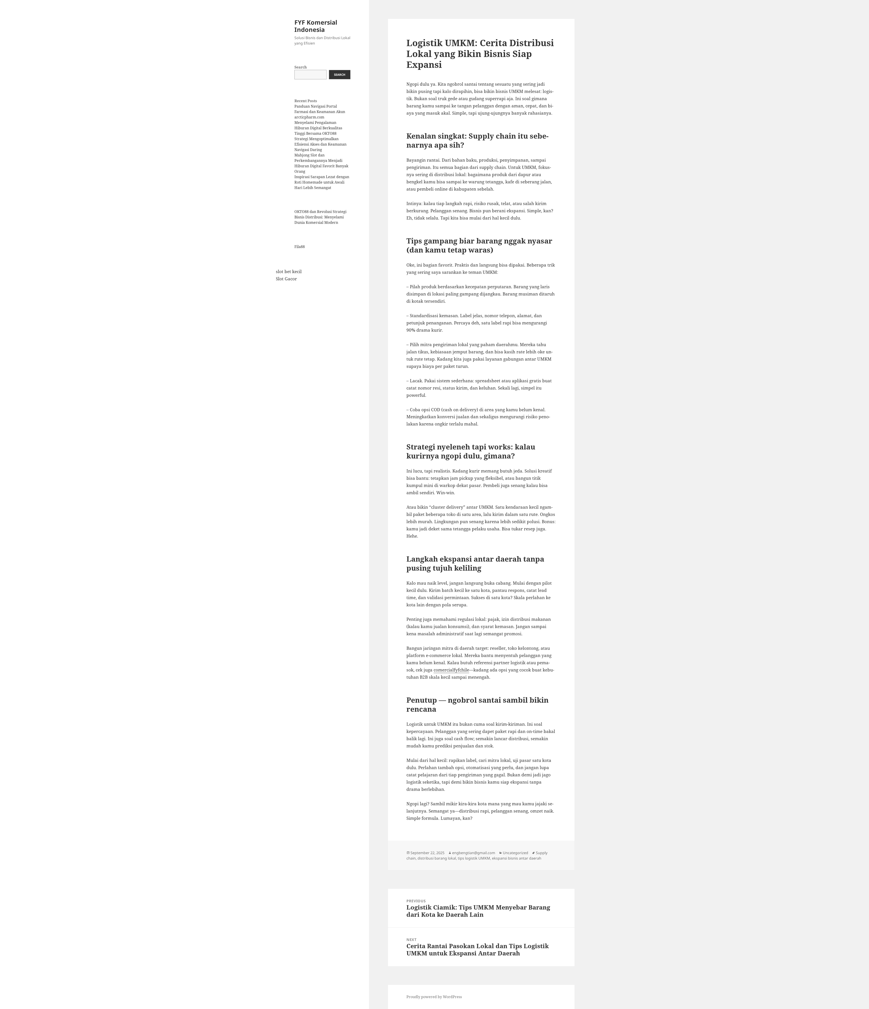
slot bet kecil (289, 271)
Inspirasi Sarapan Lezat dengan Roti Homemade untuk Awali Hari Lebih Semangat (321, 182)
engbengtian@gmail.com (473, 852)
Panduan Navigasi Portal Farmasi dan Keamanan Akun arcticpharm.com (319, 112)
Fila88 (299, 246)
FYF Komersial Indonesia (315, 26)
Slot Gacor (286, 279)
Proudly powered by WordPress (434, 996)
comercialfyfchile (451, 670)
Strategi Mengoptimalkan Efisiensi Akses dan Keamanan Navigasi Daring (320, 144)
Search (300, 67)
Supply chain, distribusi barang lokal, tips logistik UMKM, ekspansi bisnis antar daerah (476, 855)
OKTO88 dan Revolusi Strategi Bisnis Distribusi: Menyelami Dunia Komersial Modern (320, 217)
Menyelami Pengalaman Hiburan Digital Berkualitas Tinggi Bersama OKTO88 (318, 128)
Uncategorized (515, 852)
